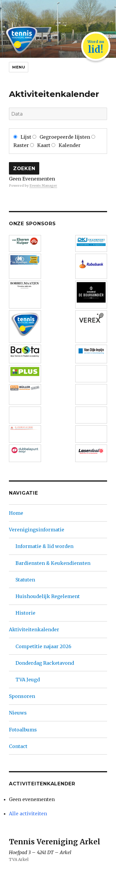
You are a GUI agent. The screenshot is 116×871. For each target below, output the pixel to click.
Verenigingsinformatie (36, 530)
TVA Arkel (19, 859)
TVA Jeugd (27, 680)
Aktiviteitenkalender (34, 629)
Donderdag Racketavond (44, 663)
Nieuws (18, 713)
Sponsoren (22, 696)
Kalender (69, 145)
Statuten (25, 580)
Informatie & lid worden (44, 546)
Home (16, 513)
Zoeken (24, 168)
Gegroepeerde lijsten (64, 137)
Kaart (43, 145)
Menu (18, 67)
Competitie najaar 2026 (43, 646)
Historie (25, 613)
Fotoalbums (23, 730)
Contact (18, 746)
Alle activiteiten (28, 813)
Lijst (16, 124)
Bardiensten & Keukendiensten (52, 563)
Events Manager (43, 185)
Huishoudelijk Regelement (47, 596)
